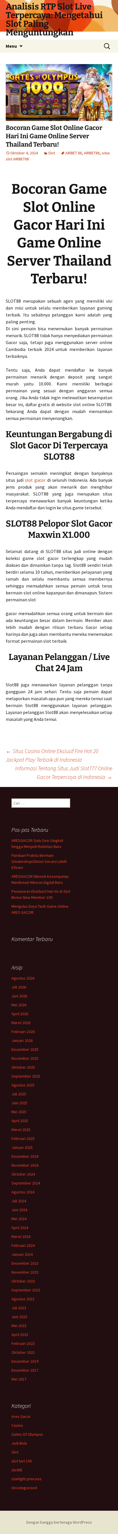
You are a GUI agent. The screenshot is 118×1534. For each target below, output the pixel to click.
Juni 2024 (19, 1209)
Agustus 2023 (22, 1298)
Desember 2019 (24, 1361)
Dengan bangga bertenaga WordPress (59, 1522)
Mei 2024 (18, 1218)
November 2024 (24, 1165)
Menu (11, 46)
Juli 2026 (18, 987)
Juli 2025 (18, 1094)
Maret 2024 (20, 1236)
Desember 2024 (24, 1156)
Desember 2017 (24, 1370)
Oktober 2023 (23, 1281)
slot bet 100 (21, 1461)
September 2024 (25, 1183)
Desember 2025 (24, 1049)
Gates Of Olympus (27, 1434)
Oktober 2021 (23, 1352)
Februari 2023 (23, 1343)
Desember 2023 (24, 1263)
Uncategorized (24, 1487)
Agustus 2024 (22, 1192)
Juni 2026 (19, 996)
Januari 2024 (22, 1254)
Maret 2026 (20, 1022)
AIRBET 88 (73, 152)
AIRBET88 (92, 152)
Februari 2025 (23, 1138)
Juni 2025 (19, 1102)
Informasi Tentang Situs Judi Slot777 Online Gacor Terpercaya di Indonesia (63, 772)
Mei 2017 (18, 1379)
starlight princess (26, 1478)
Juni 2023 (19, 1316)
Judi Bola (19, 1443)
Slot (51, 152)
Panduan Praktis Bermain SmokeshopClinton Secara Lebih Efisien (39, 861)
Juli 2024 (18, 1200)
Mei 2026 (18, 1004)
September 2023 (25, 1290)
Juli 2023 (18, 1307)
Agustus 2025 (22, 1085)
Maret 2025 (20, 1129)
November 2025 (24, 1058)
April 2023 (19, 1334)
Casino (17, 1425)
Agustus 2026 (22, 978)
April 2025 (19, 1120)
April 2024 (19, 1227)
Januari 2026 (22, 1040)
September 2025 (25, 1076)
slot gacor (35, 480)
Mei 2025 (18, 1111)
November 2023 (24, 1272)
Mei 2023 (18, 1325)
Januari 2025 (22, 1147)
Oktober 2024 (23, 1174)
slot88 (16, 1469)
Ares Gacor (21, 1416)
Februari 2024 (23, 1245)
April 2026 (19, 1013)
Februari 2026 (23, 1031)
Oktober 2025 (23, 1067)
